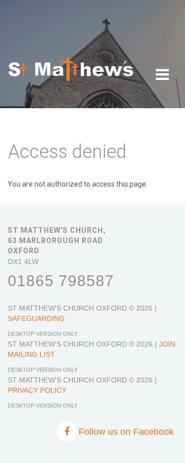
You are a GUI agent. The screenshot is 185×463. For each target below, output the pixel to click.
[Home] (71, 61)
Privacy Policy (37, 390)
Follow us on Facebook (126, 432)
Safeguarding (36, 318)
